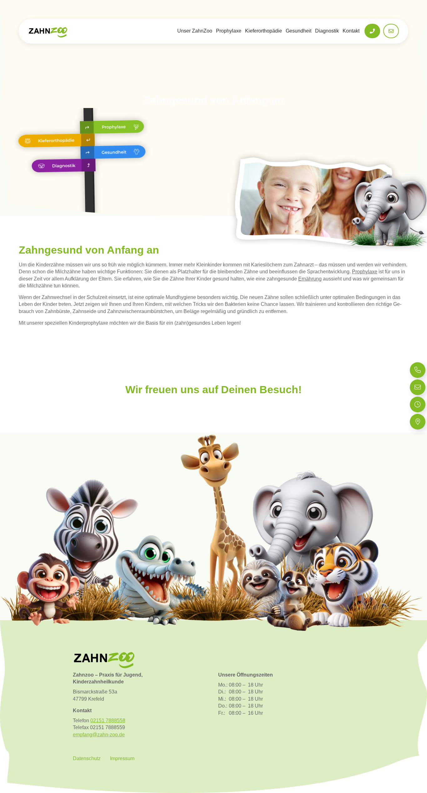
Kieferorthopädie (263, 30)
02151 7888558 (107, 720)
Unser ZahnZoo (194, 30)
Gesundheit (298, 30)
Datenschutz (87, 758)
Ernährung (310, 278)
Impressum (122, 758)
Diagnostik (327, 30)
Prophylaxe (228, 30)
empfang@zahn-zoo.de (99, 734)
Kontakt (351, 30)
